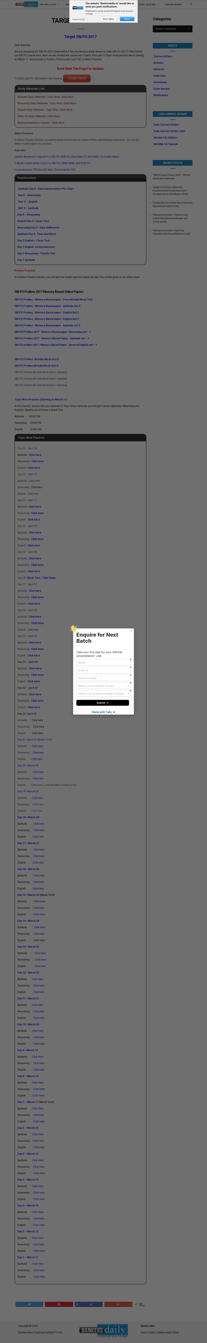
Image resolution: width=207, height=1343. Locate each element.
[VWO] (85, 19)
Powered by (77, 19)
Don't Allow (108, 19)
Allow (127, 19)
